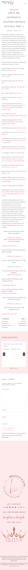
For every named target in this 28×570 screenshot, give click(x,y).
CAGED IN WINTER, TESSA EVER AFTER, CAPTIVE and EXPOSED (13, 179)
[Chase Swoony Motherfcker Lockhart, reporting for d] (7, 446)
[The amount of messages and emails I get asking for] (21, 463)
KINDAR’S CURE (20, 148)
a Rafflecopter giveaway (14, 237)
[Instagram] (10, 507)
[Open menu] (25, 3)
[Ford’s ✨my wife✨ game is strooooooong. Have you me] (21, 455)
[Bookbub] (21, 507)
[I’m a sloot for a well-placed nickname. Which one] (21, 446)
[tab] (12, 368)
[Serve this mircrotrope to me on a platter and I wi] (7, 455)
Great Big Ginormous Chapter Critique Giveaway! (7, 323)
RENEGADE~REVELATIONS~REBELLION (14, 115)
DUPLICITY (18, 93)
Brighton (10, 30)
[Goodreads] (24, 507)
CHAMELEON (20, 152)
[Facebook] (7, 507)
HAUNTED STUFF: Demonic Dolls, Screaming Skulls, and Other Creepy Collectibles (13, 159)
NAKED (21, 185)
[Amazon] (18, 507)
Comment (6, 389)
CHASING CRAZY (21, 128)
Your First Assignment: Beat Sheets (22, 322)
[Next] (24, 354)
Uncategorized (14, 9)
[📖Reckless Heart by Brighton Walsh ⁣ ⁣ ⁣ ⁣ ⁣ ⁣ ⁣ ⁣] (7, 463)
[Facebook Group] (15, 507)
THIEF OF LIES (12, 70)
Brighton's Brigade (14, 517)
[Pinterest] (12, 507)
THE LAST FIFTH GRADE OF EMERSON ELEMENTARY (13, 107)
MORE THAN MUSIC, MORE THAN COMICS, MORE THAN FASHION (13, 121)
